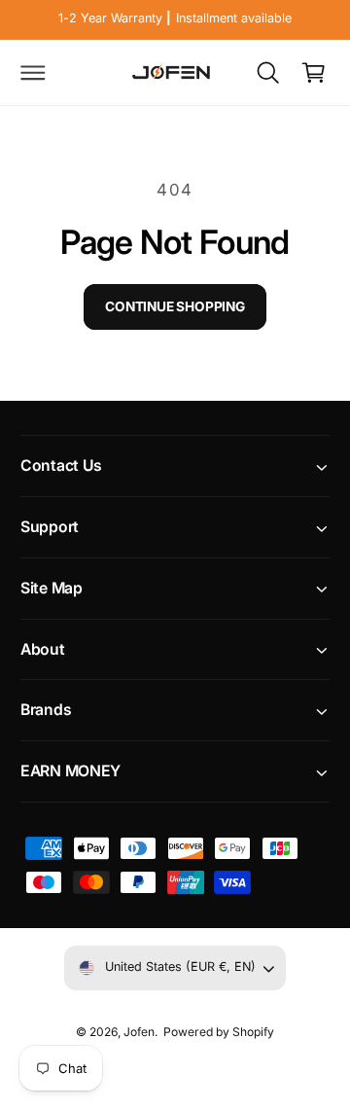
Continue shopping (175, 306)
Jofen (139, 1031)
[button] (33, 72)
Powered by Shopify (218, 1031)
